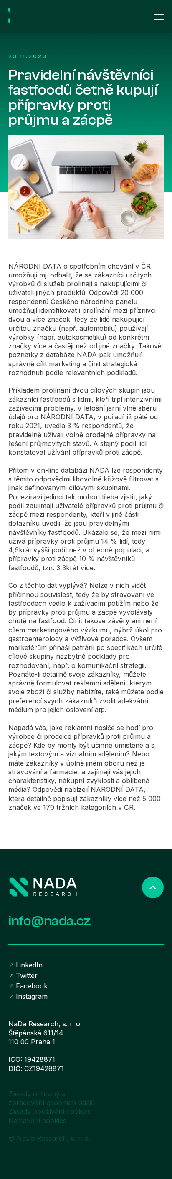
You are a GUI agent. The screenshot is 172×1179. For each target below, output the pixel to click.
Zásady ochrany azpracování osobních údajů (51, 1098)
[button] (155, 17)
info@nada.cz (49, 921)
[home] (45, 17)
